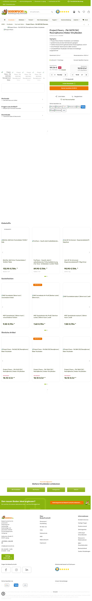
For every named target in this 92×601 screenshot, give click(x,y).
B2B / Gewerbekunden (9, 4)
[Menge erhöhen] (65, 75)
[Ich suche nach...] (52, 12)
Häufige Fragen (82, 523)
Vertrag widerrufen (6, 557)
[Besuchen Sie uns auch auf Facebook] (5, 570)
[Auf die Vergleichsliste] (21, 230)
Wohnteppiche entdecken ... (66, 502)
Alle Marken (36, 489)
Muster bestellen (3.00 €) (69, 88)
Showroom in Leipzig (40, 1)
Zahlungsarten (82, 529)
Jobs (41, 530)
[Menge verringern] (52, 75)
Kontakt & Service (83, 520)
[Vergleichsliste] (79, 12)
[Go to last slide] (2, 252)
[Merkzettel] (84, 12)
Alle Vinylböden (16, 489)
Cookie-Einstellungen (84, 551)
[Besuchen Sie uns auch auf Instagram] (16, 570)
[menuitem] (12, 20)
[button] (74, 12)
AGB (41, 536)
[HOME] (14, 12)
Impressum (43, 543)
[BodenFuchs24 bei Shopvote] (62, 11)
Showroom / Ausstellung (43, 522)
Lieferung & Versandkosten (82, 534)
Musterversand (82, 526)
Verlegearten (56, 489)
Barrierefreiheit (82, 548)
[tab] (45, 276)
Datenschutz (43, 533)
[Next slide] (89, 252)
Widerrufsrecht (44, 540)
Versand (63, 69)
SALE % (76, 489)
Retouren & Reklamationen (82, 539)
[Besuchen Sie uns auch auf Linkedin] (26, 570)
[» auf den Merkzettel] (26, 230)
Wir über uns (43, 527)
